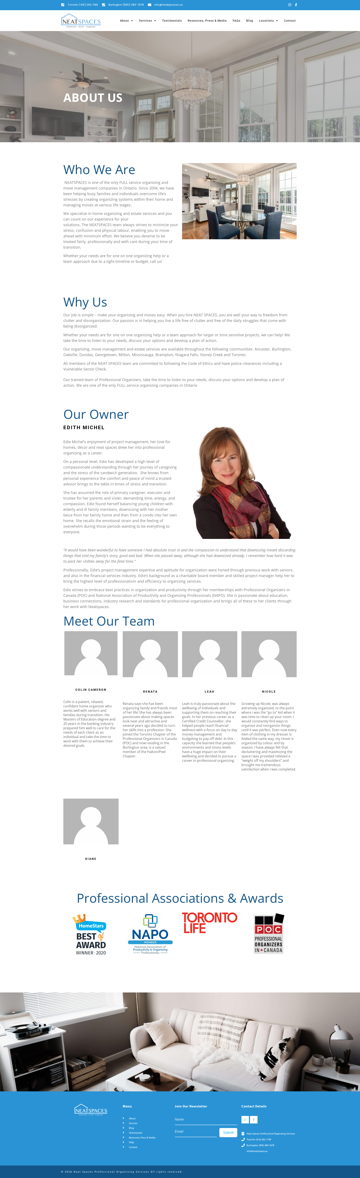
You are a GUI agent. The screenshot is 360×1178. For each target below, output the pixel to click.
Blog (249, 20)
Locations (266, 20)
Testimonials (172, 20)
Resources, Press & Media (207, 20)
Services (145, 20)
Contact (290, 20)
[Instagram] (289, 4)
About (124, 20)
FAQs (236, 20)
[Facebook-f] (296, 4)
